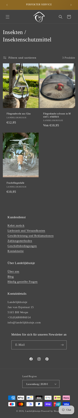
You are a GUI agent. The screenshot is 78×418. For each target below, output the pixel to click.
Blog (11, 276)
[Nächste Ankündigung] (71, 5)
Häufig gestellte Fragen (23, 281)
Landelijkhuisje (33, 411)
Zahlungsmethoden (20, 240)
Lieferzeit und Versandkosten (26, 230)
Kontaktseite (16, 251)
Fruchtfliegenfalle (15, 183)
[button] (7, 17)
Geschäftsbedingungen (22, 245)
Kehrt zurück (16, 225)
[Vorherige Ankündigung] (7, 5)
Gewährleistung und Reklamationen (31, 235)
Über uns (13, 271)
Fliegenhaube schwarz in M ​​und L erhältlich (57, 115)
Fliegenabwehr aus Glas (19, 113)
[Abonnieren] (62, 344)
